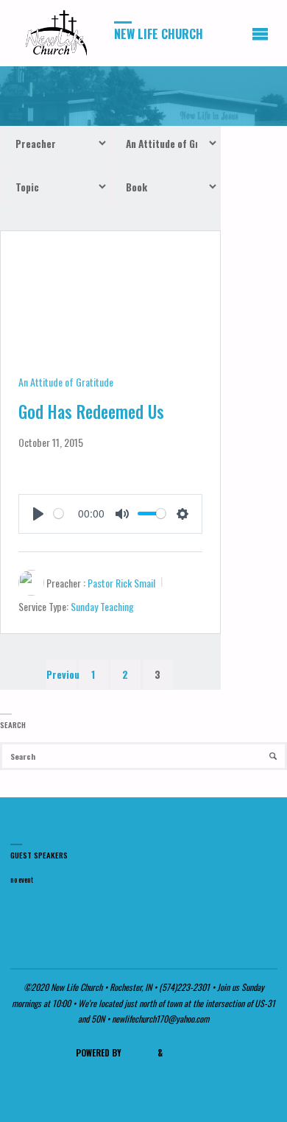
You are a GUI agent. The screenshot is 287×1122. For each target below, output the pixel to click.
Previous (61, 674)
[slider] (58, 514)
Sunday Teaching (102, 606)
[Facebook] (128, 947)
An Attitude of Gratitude (65, 381)
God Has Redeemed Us (91, 411)
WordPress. (188, 1052)
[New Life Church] (57, 33)
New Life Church (158, 34)
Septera (138, 1052)
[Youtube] (157, 947)
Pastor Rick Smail (121, 582)
